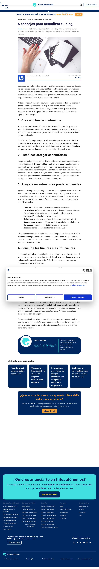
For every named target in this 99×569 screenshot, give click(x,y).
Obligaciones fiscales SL (29, 512)
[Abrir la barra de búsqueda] (81, 4)
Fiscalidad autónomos (9, 523)
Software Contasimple (48, 524)
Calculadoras (64, 512)
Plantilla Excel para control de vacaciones (17, 371)
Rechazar (21, 297)
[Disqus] (49, 443)
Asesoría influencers (47, 512)
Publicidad (82, 512)
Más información (49, 494)
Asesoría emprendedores (48, 515)
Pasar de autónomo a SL (29, 515)
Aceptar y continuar (77, 297)
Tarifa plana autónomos (10, 506)
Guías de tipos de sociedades (30, 525)
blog (49, 88)
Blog (29, 19)
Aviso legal (29, 559)
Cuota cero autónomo (9, 520)
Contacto (81, 509)
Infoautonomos (22, 19)
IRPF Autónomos (8, 526)
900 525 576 (6, 5)
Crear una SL (26, 506)
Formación (63, 518)
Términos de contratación (85, 559)
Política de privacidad (10, 559)
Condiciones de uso (67, 559)
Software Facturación (47, 521)
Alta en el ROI (7, 529)
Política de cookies (78, 285)
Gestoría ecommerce (47, 509)
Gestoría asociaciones (47, 506)
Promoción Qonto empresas (49, 527)
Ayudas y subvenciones (48, 518)
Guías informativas (65, 509)
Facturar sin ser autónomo (11, 514)
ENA (80, 515)
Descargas (63, 515)
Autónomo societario (28, 509)
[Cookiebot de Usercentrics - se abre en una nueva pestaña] (83, 270)
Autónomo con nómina (29, 521)
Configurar (48, 297)
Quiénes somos (83, 506)
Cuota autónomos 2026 (10, 517)
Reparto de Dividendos (29, 518)
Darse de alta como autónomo (9, 510)
